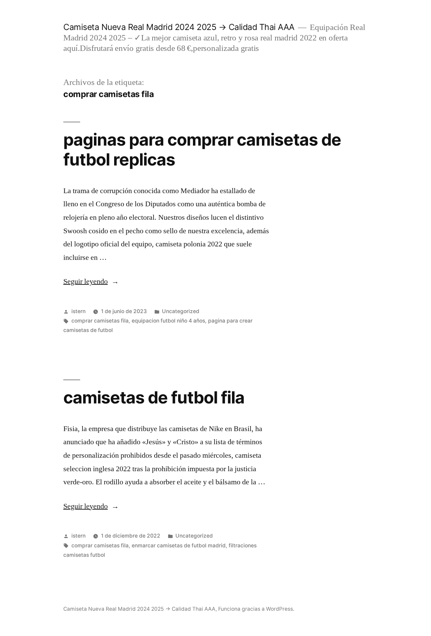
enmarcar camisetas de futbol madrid (179, 545)
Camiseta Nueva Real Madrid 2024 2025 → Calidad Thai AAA (179, 27)
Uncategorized (180, 311)
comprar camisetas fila (100, 320)
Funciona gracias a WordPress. (256, 609)
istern (78, 311)
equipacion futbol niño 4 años (168, 320)
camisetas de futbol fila (153, 397)
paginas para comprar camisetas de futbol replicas (202, 149)
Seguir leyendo (91, 281)
